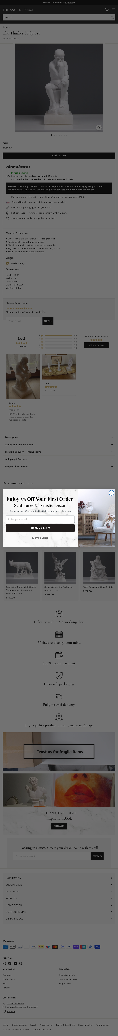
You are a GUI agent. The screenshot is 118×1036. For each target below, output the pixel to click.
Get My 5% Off (40, 528)
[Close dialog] (111, 492)
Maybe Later (40, 537)
